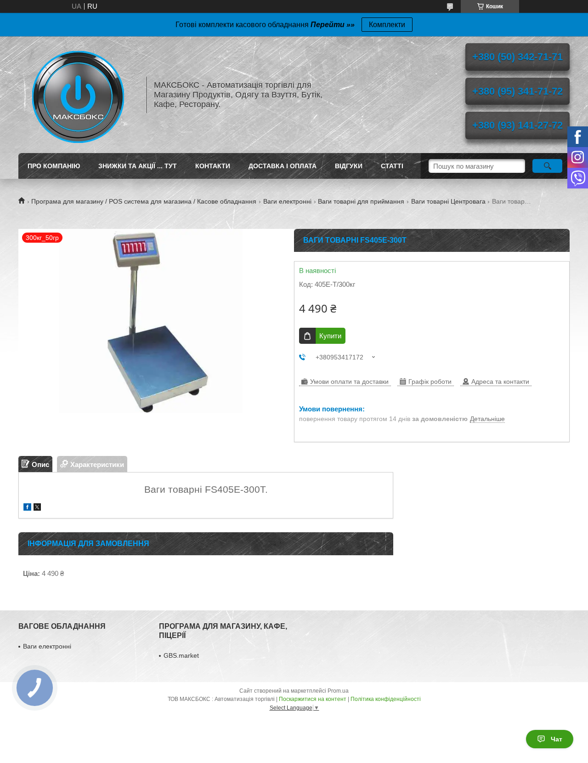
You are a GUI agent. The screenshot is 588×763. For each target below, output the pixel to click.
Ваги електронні (287, 201)
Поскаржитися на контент (312, 699)
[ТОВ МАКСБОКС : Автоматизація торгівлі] (78, 94)
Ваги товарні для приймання (361, 201)
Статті (392, 166)
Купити (330, 336)
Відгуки (348, 166)
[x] (37, 508)
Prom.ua (338, 691)
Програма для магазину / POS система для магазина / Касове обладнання (143, 201)
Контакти (212, 166)
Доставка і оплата (283, 166)
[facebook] (27, 508)
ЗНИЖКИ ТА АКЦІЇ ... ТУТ (137, 166)
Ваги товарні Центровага (448, 201)
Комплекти (387, 24)
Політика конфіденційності (386, 699)
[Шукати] (547, 166)
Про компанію (54, 166)
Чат (556, 739)
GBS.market (181, 655)
